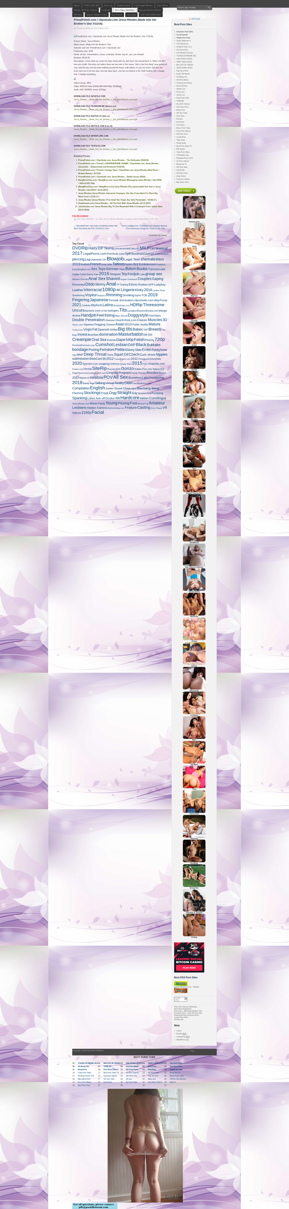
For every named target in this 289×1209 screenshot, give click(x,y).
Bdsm (130, 268)
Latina (108, 305)
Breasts (155, 329)
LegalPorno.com (95, 253)
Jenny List (180, 95)
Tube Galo (180, 140)
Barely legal (88, 383)
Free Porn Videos (183, 131)
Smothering (78, 295)
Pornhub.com (115, 253)
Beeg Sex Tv (181, 164)
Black (141, 344)
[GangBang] (194, 541)
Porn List (108, 5)
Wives (94, 403)
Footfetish (161, 264)
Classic (142, 320)
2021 (76, 305)
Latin (145, 377)
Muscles (155, 320)
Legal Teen (132, 259)
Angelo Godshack (128, 279)
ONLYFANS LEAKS (184, 59)
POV (152, 219)
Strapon (115, 274)
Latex (91, 398)
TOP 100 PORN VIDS (150, 15)
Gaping (157, 279)
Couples (145, 279)
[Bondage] (194, 862)
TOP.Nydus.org (182, 155)
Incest (135, 219)
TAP (145, 329)
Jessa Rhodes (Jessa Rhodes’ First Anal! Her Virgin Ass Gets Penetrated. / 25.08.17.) (117, 200)
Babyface (101, 295)
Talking (100, 383)
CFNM (104, 311)
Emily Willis (107, 264)
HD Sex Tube (181, 113)
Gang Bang (151, 388)
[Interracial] (194, 689)
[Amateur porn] (194, 207)
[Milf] (194, 738)
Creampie (128, 219)
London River (158, 290)
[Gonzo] (194, 590)
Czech (134, 354)
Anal (111, 284)
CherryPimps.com (80, 404)
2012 (109, 358)
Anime (76, 315)
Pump (163, 300)
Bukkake (153, 345)
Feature (131, 408)
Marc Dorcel (121, 315)
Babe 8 (173, 1082)
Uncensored (122, 248)
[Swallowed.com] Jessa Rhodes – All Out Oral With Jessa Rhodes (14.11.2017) (114, 203)
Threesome (154, 304)
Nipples (162, 354)
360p (156, 300)
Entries (181, 1034)
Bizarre (162, 373)
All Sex (106, 219)
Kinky (139, 290)
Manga (162, 310)
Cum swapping (101, 363)
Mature (154, 324)
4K (118, 290)
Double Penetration (88, 320)
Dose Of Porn (181, 86)
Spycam (87, 363)
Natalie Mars (126, 364)
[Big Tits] (194, 393)
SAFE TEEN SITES (184, 62)
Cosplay (112, 372)
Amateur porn (123, 5)
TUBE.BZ (180, 101)
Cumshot (104, 344)
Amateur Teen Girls (184, 32)
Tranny (124, 284)
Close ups (129, 388)
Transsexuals (156, 269)
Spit (128, 253)
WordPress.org (182, 1040)
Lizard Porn (181, 137)
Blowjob (119, 219)
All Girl (148, 334)
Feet (100, 315)
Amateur (157, 403)
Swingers (113, 310)
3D (165, 320)
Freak (105, 393)
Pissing (123, 403)
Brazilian (93, 334)
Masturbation (144, 219)
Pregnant (125, 372)
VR (164, 408)
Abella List (180, 89)
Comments (183, 1037)
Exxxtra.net (178, 1019)
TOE (144, 295)
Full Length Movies (144, 5)
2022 (75, 377)
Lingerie (128, 290)
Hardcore (129, 397)
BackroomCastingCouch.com (92, 373)
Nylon (128, 264)
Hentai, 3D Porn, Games (85, 10)
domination (108, 334)
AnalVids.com (156, 363)
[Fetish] (194, 516)
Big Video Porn (182, 182)
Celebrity (86, 305)
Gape (120, 339)
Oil (126, 354)
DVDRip (80, 248)
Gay (134, 393)
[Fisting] (194, 936)
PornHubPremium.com (83, 345)
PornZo (179, 119)
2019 (153, 294)
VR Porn (78, 15)
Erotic (146, 350)
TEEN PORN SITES (184, 68)
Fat (94, 329)
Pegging (99, 324)
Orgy (113, 393)
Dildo (90, 284)
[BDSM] (194, 368)
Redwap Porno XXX (184, 158)
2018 (77, 382)
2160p (86, 412)
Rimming (114, 294)
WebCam (96, 358)
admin (87, 28)
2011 (134, 358)
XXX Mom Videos (155, 1082)
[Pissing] (194, 319)
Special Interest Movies (150, 10)
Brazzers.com (92, 310)
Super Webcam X (183, 41)
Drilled (114, 329)
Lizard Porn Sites (181, 1017)
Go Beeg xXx (181, 77)
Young (112, 402)
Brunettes (134, 377)
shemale (148, 259)
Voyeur (91, 295)
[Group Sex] (194, 886)
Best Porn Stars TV (184, 146)
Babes (138, 329)
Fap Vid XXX (153, 1076)
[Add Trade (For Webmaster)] (185, 194)
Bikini (160, 259)
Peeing (149, 340)
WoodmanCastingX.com (145, 253)
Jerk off (100, 398)
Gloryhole (155, 358)
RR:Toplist (180, 149)
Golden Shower (114, 388)
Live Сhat (131, 15)
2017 (77, 253)
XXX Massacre (182, 44)
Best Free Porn (84, 1085)
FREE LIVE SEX (91, 5)
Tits (156, 219)
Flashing (77, 393)
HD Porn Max (181, 167)
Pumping (157, 393)
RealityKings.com (121, 305)
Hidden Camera (97, 407)
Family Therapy (138, 373)
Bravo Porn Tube (183, 128)
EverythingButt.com (81, 269)
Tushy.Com (77, 330)
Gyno (138, 295)
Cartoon (164, 254)
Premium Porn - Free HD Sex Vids (188, 1013)
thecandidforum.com (142, 383)
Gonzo (127, 368)
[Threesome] (194, 812)
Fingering (80, 300)
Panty (101, 403)
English (97, 387)
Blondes (152, 372)
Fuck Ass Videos (183, 179)
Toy (124, 274)
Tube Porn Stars (183, 152)
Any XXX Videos (183, 104)
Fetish (139, 339)
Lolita (142, 274)
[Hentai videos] (194, 640)
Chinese (110, 324)
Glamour (110, 320)
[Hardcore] (194, 615)
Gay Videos (162, 5)
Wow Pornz (181, 176)
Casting (143, 407)
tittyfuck (96, 305)
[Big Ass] (194, 294)
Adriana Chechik (80, 279)
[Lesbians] (194, 714)
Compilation (81, 388)
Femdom (107, 350)
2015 (137, 363)
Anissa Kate (92, 274)
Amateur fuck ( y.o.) (184, 47)
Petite (120, 349)
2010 (128, 324)
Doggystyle (138, 315)
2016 (100, 219)
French (95, 264)
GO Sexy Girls (182, 50)
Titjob (122, 269)
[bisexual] (194, 837)
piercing (78, 259)
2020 (77, 363)
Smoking (128, 295)
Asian (119, 324)
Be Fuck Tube (131, 1082)
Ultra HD (135, 248)
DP (100, 248)
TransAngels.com (122, 359)
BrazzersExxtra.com (147, 310)
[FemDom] (194, 911)
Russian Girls (114, 369)
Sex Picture (117, 15)
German (112, 269)
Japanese (99, 299)
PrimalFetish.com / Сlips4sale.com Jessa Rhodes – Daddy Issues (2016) (111, 177)
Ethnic (133, 284)
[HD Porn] (194, 269)
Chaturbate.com (98, 259)
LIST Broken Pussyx (184, 53)
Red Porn (180, 122)
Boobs (142, 268)
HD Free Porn (182, 134)
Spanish (103, 329)
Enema (111, 340)
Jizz (135, 264)
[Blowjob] (194, 417)
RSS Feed (195, 19)
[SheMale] (194, 763)
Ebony (130, 350)
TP (118, 284)
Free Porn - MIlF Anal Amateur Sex (188, 1011)
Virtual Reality (115, 383)
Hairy (92, 248)
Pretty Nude (181, 143)
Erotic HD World (183, 74)
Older (128, 383)
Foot (133, 403)
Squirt (118, 354)
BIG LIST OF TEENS (184, 65)
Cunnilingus (157, 398)
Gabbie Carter (79, 274)
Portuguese (144, 359)
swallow (96, 377)
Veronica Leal (144, 393)
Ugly (74, 355)
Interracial (93, 290)
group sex (153, 274)
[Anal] (194, 245)
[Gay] (194, 565)
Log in (179, 1031)
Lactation (131, 310)
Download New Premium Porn (186, 1015)
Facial (98, 412)
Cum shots (147, 354)
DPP (151, 284)
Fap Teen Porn (182, 71)
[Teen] (194, 788)
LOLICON (180, 170)
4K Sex (129, 1079)
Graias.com (77, 369)
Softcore (76, 413)
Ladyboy (160, 284)
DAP (131, 345)
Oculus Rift (112, 398)
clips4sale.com (143, 300)
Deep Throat (95, 354)
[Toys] (194, 467)
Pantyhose (159, 350)
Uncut (77, 310)
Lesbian (120, 344)
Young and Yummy (184, 83)
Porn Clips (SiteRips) (125, 10)
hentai (88, 368)
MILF (145, 248)
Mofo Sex (152, 1079)
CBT (152, 248)
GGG (145, 364)
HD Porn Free (182, 173)
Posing (94, 350)
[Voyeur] (194, 664)
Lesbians (106, 10)
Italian (144, 398)
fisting (110, 315)
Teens (109, 248)
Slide (138, 349)
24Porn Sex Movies (178, 1079)
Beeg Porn (180, 110)
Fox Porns (180, 125)
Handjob (88, 315)
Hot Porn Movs (182, 80)
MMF (80, 354)
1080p (109, 289)
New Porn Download (182, 1009)
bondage (80, 349)
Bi (104, 358)
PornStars (155, 315)
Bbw (139, 388)
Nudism (85, 264)
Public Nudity (140, 324)
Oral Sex (99, 339)
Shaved (113, 278)
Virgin (87, 329)
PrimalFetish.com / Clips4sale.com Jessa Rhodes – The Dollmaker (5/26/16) (113, 160)
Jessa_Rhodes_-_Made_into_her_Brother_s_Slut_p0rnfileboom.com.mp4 (105, 99)
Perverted (78, 284)
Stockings (92, 393)
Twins (110, 354)
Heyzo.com (77, 324)
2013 (76, 264)
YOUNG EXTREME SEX (186, 56)
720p (160, 339)
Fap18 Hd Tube (182, 98)
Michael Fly (142, 403)
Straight (124, 392)
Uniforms (114, 363)
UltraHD (119, 320)
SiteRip (99, 368)
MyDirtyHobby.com (116, 408)
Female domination (121, 300)
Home (77, 5)
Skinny (100, 284)
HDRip (136, 304)
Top (192, 1051)
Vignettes (88, 324)
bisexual (162, 248)
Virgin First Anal (183, 38)
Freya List (180, 92)
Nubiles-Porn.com (143, 369)
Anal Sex (97, 278)
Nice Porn (180, 116)
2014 (148, 290)
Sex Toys (98, 269)
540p (130, 340)
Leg (87, 259)
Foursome (156, 377)
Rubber (143, 284)
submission (80, 358)
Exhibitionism (147, 264)
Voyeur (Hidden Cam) (96, 15)
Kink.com (130, 320)
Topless (156, 369)
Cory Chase (156, 408)
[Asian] (194, 343)
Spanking (79, 398)
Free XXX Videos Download (185, 1007)
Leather (77, 290)
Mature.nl (84, 378)
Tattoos (119, 264)
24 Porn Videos (182, 161)
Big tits (112, 219)
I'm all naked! (182, 35)
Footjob (133, 274)
